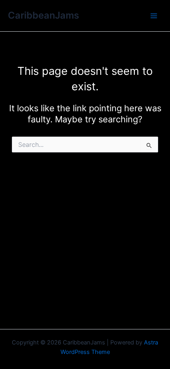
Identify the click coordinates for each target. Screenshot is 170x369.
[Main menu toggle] (153, 16)
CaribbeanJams (43, 15)
